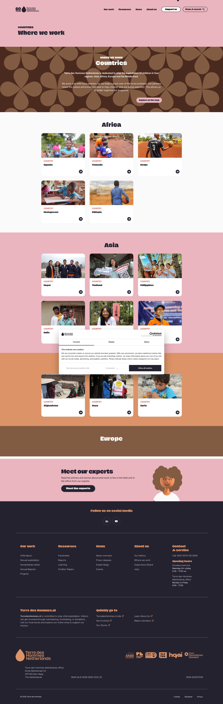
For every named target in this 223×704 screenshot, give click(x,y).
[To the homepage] (33, 655)
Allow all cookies (145, 368)
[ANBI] (129, 655)
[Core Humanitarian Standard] (193, 655)
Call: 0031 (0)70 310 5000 (184, 555)
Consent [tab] (76, 342)
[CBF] (151, 655)
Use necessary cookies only (77, 368)
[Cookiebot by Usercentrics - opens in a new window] (151, 334)
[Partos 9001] (163, 655)
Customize (110, 368)
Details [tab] (111, 342)
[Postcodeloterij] (139, 655)
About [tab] (146, 342)
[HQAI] (175, 655)
